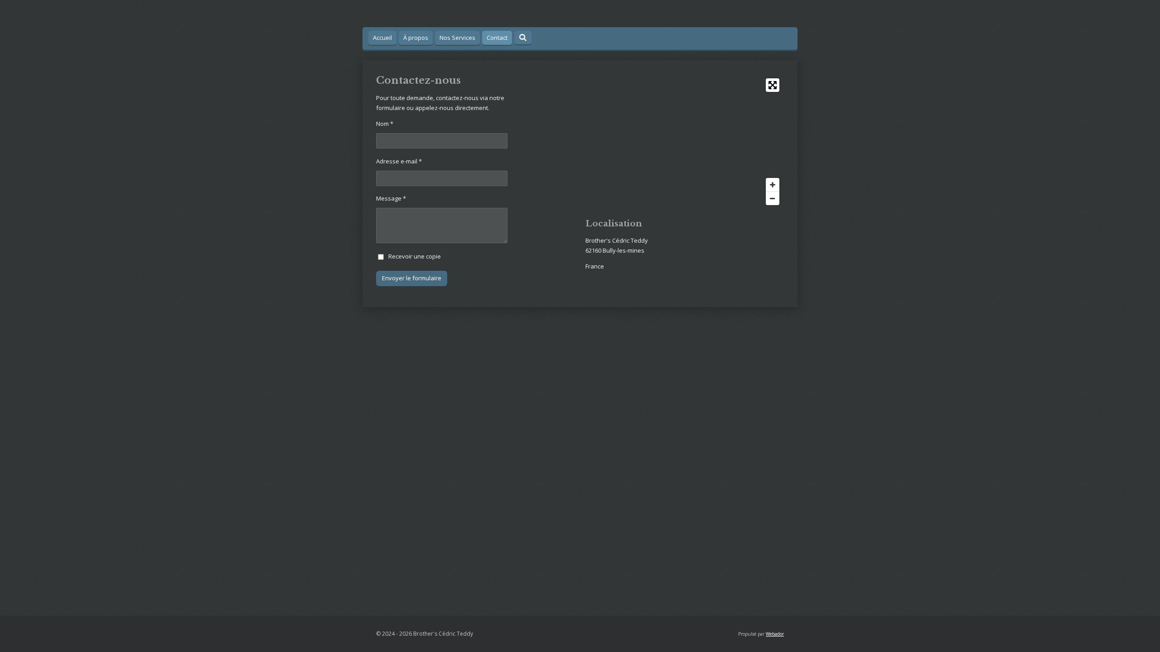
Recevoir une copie (414, 256)
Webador (775, 634)
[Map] (684, 142)
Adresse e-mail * (399, 161)
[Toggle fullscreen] (772, 85)
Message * (391, 198)
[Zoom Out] (772, 198)
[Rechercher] (523, 37)
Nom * (384, 124)
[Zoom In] (772, 185)
